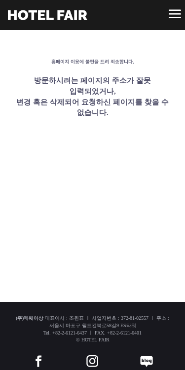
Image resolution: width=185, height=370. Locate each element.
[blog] (146, 354)
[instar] (92, 354)
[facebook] (38, 354)
